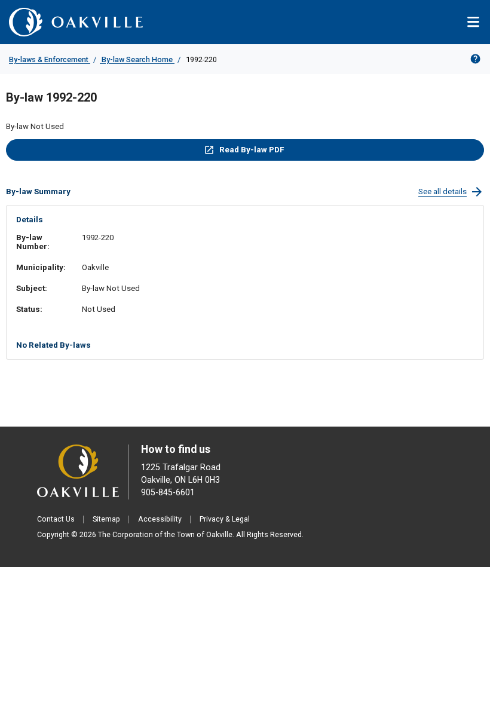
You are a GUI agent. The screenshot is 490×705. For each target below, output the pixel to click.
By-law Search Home (137, 59)
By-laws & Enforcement (49, 59)
